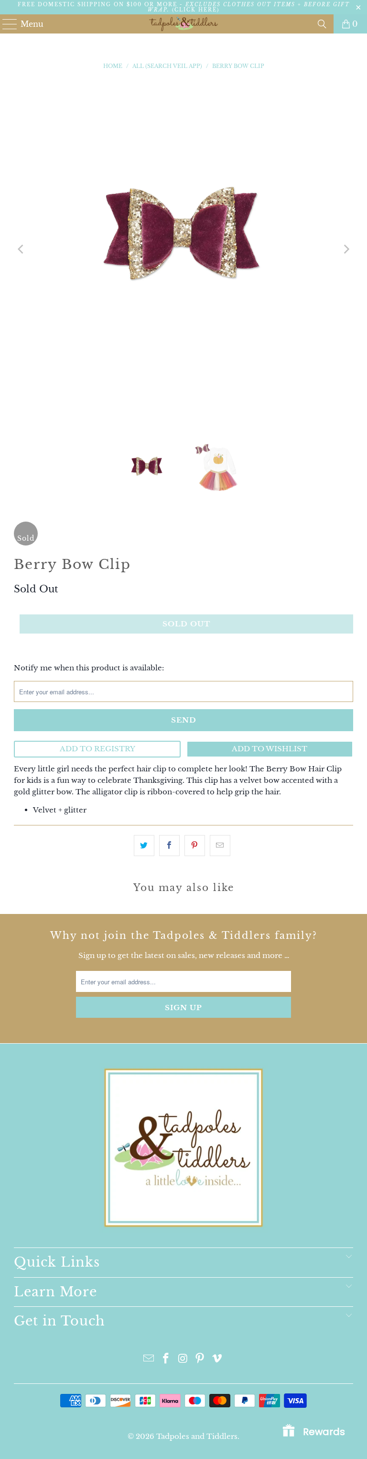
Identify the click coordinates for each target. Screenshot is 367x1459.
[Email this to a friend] (220, 845)
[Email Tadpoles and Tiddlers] (149, 1359)
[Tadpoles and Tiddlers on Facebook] (166, 1359)
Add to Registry (97, 748)
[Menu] (5, 23)
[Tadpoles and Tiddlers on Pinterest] (200, 1359)
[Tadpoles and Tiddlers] (183, 23)
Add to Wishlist (269, 748)
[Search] (322, 23)
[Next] (346, 249)
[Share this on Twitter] (144, 845)
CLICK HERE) (196, 10)
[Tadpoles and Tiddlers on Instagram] (183, 1359)
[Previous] (21, 249)
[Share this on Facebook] (169, 845)
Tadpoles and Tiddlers (196, 1436)
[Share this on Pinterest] (194, 845)
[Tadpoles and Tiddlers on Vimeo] (217, 1359)
